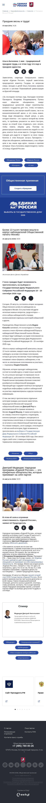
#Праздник (16, 165)
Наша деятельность (18, 11)
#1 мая (31, 165)
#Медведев (10, 642)
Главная (5, 11)
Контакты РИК (30, 732)
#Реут (31, 453)
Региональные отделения (9, 733)
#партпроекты (23, 658)
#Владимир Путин (13, 160)
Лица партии (30, 728)
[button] (15, 709)
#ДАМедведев (23, 647)
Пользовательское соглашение (23, 778)
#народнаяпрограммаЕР (31, 642)
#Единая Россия (33, 160)
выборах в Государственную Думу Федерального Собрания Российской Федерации (21, 433)
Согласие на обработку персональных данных (23, 784)
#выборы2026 (11, 458)
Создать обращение (23, 188)
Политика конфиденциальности (23, 780)
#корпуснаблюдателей (32, 458)
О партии (7, 728)
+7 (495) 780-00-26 (23, 745)
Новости (30, 11)
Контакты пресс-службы (13, 737)
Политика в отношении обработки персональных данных (23, 782)
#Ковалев (15, 453)
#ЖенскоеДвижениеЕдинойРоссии (23, 653)
